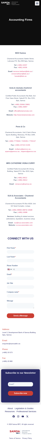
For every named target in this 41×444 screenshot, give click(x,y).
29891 (27, 104)
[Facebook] (14, 416)
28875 (24, 210)
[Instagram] (18, 416)
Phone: (5, 349)
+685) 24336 (22, 67)
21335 (28, 145)
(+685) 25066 (19, 104)
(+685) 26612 (22, 178)
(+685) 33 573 (7, 352)
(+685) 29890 (16, 210)
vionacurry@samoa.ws (23, 184)
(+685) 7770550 (14, 141)
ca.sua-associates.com (24, 225)
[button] (37, 3)
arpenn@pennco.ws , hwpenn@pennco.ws (20, 151)
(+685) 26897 (22, 107)
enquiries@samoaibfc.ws (11, 344)
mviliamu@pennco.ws (23, 149)
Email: (4, 340)
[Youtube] (23, 416)
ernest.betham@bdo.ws (20, 74)
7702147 (32, 141)
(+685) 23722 (20, 145)
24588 (30, 210)
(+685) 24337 (22, 65)
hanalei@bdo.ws (21, 76)
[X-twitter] (27, 416)
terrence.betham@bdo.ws (22, 71)
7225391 (25, 141)
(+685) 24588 (22, 212)
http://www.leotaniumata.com (24, 115)
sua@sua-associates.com (23, 223)
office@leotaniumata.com (23, 111)
